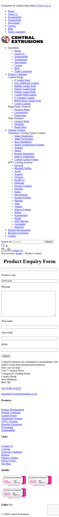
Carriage (5, 449)
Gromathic (19, 224)
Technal (18, 147)
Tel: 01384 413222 (11, 388)
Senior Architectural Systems (29, 144)
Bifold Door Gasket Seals (27, 100)
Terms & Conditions (11, 452)
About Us (13, 14)
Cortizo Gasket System (26, 159)
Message (5, 286)
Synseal (18, 174)
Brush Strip (20, 127)
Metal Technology (23, 138)
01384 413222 (43, 5)
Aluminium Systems (11, 418)
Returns (5, 454)
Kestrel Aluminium (24, 153)
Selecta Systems (22, 209)
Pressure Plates (22, 109)
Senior (17, 150)
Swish (17, 171)
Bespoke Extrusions (18, 233)
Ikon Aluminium (22, 141)
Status (17, 191)
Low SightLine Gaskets (26, 83)
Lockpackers (21, 112)
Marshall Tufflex (23, 168)
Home (11, 11)
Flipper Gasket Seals (25, 89)
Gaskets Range (9, 415)
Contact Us (17, 250)
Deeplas (18, 188)
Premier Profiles (22, 197)
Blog (10, 28)
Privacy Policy (8, 460)
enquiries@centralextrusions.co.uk (19, 393)
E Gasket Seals (22, 80)
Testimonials (14, 20)
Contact (12, 235)
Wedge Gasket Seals (25, 91)
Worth (17, 218)
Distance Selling (9, 457)
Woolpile (19, 124)
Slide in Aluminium (24, 156)
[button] (11, 367)
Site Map (6, 463)
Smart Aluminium (23, 136)
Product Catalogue (17, 74)
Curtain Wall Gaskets (25, 94)
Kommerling (21, 215)
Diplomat (19, 183)
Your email (7, 332)
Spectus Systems (23, 186)
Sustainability (15, 17)
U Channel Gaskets (24, 97)
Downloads (14, 23)
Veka (17, 203)
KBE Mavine (21, 221)
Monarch (19, 227)
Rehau (17, 212)
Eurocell (18, 165)
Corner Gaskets (22, 103)
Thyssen (18, 177)
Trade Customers (16, 31)
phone (4, 344)
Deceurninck (21, 194)
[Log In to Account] (9, 250)
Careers (12, 25)
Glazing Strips (21, 121)
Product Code (8, 275)
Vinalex (18, 206)
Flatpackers (20, 115)
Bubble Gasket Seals (25, 86)
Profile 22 (19, 180)
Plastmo (18, 200)
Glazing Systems (16, 130)
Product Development (19, 230)
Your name (7, 321)
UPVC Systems (9, 421)
